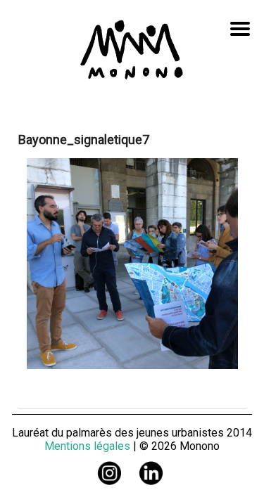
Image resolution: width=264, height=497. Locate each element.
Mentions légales (87, 446)
